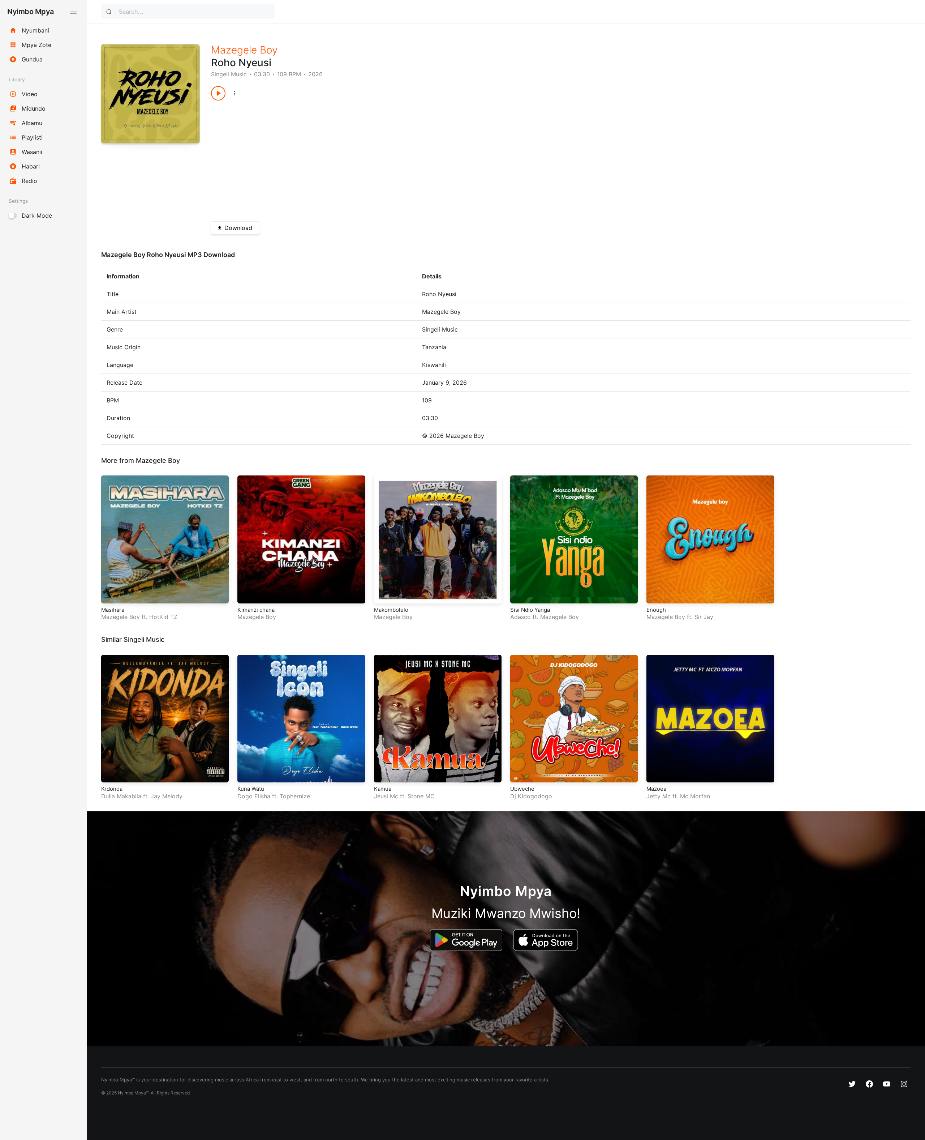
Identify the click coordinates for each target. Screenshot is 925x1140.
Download (238, 227)
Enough (656, 609)
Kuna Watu (250, 788)
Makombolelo (391, 609)
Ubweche (522, 788)
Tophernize (295, 796)
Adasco (520, 616)
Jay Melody (166, 796)
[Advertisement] (428, 158)
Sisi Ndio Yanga (530, 609)
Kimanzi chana (256, 609)
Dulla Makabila (121, 796)
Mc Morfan (695, 796)
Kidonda (111, 788)
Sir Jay (703, 616)
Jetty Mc (658, 796)
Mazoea (656, 788)
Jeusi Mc (386, 796)
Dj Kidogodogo (531, 796)
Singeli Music (229, 74)
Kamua (382, 788)
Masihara (112, 609)
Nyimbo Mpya (30, 11)
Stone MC (421, 796)
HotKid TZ (163, 616)
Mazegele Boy (244, 50)
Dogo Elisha (253, 796)
